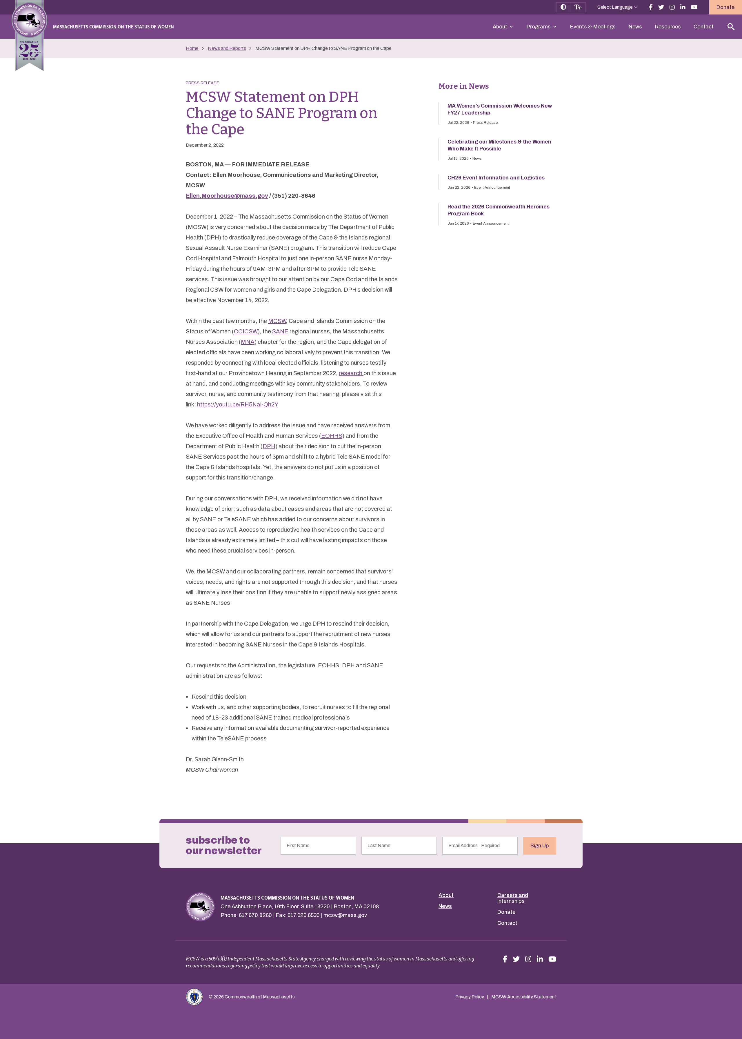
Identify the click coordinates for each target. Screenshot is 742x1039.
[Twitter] (661, 7)
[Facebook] (651, 7)
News (635, 27)
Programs (538, 27)
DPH (269, 446)
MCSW (277, 321)
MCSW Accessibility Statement (523, 996)
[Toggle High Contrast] (563, 7)
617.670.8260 (255, 915)
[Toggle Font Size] (578, 7)
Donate (725, 7)
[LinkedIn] (682, 7)
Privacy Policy (469, 996)
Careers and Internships (512, 898)
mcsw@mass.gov (345, 915)
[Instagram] (672, 7)
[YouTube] (694, 7)
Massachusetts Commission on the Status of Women (113, 26)
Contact (704, 27)
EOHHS (331, 436)
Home (192, 48)
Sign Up (539, 846)
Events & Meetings (593, 27)
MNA (247, 342)
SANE (280, 331)
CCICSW (246, 331)
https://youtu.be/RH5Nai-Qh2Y (237, 404)
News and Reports (227, 48)
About (500, 27)
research (351, 373)
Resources (668, 27)
